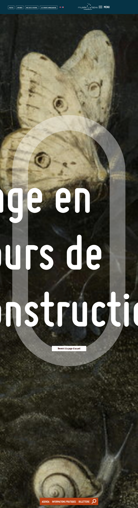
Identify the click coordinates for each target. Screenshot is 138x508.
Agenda (45, 501)
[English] (60, 7)
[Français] (63, 7)
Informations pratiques (64, 501)
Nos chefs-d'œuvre (31, 8)
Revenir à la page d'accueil (69, 348)
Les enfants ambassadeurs (48, 8)
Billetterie (84, 501)
